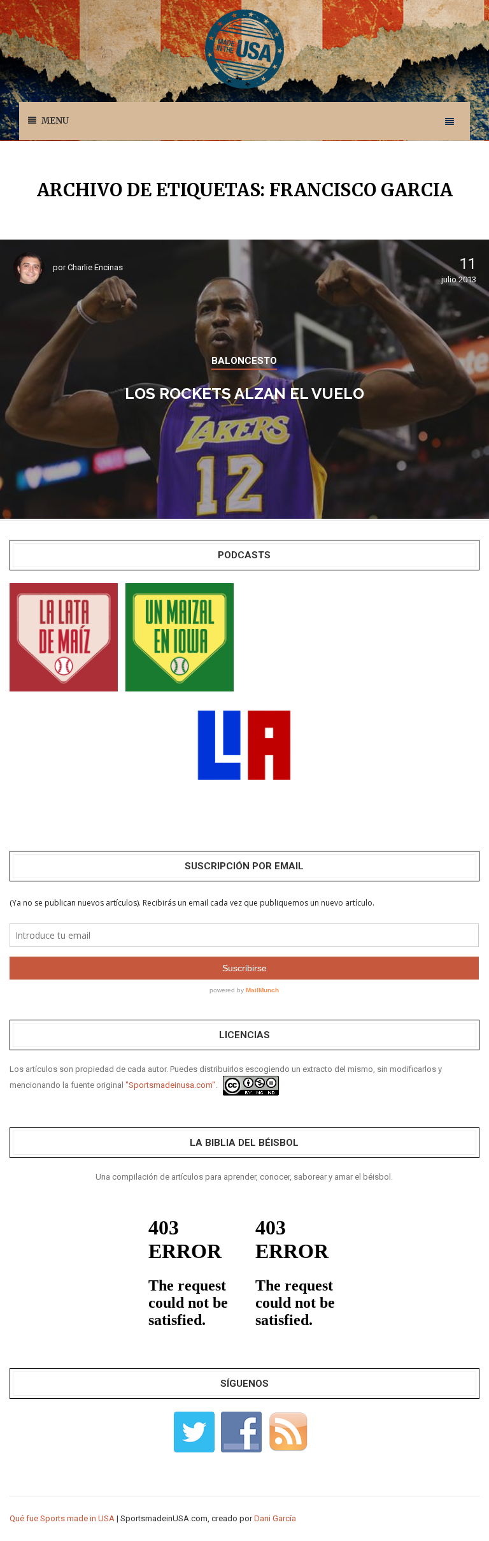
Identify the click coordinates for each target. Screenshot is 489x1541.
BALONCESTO (244, 360)
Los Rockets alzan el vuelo (244, 393)
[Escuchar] (64, 636)
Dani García (275, 1518)
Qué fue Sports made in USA (62, 1518)
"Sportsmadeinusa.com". (171, 1085)
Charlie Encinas (95, 267)
